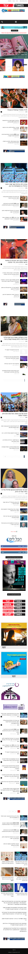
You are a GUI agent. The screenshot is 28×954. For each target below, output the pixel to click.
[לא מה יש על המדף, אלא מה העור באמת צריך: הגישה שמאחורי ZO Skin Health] (21, 887)
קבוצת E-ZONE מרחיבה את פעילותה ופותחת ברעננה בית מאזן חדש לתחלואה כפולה (10, 731)
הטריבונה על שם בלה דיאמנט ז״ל (12, 349)
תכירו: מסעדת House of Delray (17, 110)
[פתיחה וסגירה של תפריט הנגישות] (3, 10)
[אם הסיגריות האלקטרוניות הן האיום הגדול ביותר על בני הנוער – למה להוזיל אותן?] (23, 524)
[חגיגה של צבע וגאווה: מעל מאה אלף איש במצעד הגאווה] (14, 402)
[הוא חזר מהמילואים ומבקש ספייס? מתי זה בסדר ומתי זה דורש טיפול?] (14, 478)
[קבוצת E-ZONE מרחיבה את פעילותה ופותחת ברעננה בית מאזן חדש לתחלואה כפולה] (23, 205)
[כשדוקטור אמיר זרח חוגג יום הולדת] (23, 365)
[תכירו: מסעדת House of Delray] (14, 98)
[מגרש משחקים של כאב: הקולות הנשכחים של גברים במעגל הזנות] (23, 448)
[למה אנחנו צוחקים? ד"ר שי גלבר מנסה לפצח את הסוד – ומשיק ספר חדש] (23, 504)
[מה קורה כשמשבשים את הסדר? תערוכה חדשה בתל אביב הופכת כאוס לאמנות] (23, 760)
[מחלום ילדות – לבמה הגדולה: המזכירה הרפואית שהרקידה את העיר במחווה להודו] (23, 274)
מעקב (3, 552)
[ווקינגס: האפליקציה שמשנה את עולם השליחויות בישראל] (23, 845)
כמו (2, 546)
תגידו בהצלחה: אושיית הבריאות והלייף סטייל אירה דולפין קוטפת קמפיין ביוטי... (15, 338)
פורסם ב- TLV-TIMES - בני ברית (20, 918)
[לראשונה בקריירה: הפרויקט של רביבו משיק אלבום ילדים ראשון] (23, 289)
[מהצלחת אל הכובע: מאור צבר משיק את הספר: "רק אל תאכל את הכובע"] (14, 46)
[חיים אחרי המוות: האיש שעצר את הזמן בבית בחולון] (23, 296)
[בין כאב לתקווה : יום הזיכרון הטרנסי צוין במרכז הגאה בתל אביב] (23, 441)
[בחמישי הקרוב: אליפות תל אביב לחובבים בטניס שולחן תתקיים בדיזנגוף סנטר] (23, 776)
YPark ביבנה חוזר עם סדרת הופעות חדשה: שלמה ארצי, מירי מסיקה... (16, 261)
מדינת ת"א (25, 64)
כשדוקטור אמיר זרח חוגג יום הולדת (11, 363)
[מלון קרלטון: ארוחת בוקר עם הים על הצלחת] (23, 783)
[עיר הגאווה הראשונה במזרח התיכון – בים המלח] (23, 434)
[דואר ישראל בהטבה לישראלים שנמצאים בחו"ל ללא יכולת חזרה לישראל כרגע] (23, 372)
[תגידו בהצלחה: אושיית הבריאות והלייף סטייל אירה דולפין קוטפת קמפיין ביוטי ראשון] (14, 326)
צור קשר (14, 949)
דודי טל (17, 783)
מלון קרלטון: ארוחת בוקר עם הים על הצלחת (10, 781)
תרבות (3, 64)
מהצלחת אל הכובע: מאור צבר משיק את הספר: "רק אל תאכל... (7, 895)
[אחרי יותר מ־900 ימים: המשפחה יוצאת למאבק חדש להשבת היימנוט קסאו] (23, 219)
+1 (2, 549)
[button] (2, 22)
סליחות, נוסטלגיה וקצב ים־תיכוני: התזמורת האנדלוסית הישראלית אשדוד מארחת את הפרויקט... (10, 281)
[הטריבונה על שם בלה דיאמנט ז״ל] (23, 351)
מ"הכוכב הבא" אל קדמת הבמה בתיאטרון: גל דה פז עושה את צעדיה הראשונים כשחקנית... (10, 767)
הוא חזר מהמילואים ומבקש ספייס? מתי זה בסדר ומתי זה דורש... (14, 491)
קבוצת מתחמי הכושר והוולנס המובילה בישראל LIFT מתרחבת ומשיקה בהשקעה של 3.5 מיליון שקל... (10, 790)
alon (26, 57)
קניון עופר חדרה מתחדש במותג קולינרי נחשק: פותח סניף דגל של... (21, 879)
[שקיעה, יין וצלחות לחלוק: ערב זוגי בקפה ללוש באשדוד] (23, 129)
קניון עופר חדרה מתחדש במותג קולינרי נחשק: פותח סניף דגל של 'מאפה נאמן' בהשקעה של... (11, 722)
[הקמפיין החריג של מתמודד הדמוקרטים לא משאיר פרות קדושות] (23, 510)
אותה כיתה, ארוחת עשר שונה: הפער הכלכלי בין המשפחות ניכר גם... (16, 185)
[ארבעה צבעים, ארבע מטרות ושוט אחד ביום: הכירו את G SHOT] (7, 871)
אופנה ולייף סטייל (24, 50)
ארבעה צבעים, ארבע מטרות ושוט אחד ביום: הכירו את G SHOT (7, 879)
